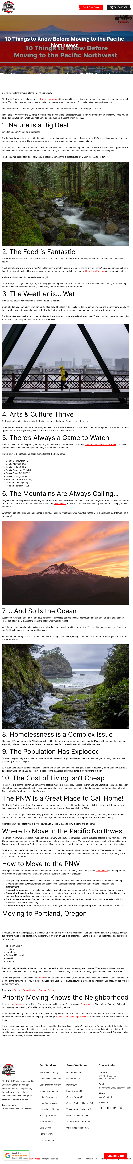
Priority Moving (87, 1004)
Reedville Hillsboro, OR (77, 1115)
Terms (79, 1159)
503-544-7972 (105, 1097)
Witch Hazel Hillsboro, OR (78, 1128)
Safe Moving (45, 1128)
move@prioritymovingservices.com (115, 1088)
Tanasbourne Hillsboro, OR (78, 1109)
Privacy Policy (91, 1159)
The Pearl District (14, 946)
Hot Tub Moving (47, 1140)
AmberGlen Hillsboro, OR (78, 1121)
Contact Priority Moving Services (71, 1017)
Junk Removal (46, 1121)
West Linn (10, 958)
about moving (102, 871)
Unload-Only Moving (49, 1109)
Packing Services (48, 1115)
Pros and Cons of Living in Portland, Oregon (34, 990)
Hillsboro (10, 949)
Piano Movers (46, 1134)
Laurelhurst (11, 952)
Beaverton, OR (73, 1079)
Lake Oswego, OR (74, 1091)
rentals (42, 978)
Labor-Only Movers (48, 1097)
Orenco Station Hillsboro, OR (79, 1103)
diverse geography (48, 99)
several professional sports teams (100, 444)
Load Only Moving (48, 1103)
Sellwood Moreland (15, 955)
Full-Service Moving (49, 1072)
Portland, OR (72, 1085)
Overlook (10, 961)
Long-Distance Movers (50, 1085)
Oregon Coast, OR (74, 1097)
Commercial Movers (49, 1091)
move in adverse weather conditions (45, 896)
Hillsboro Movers (74, 1072)
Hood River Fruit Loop (95, 271)
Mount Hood (60, 503)
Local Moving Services (50, 1079)
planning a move (17, 1004)
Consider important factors (70, 884)
